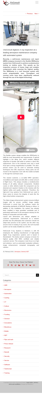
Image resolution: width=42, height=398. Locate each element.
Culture (6, 306)
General (23, 251)
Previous (30, 13)
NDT (27, 251)
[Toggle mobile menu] (37, 2)
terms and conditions (14, 384)
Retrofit (6, 352)
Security (6, 356)
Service (6, 360)
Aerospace (18, 251)
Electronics (7, 310)
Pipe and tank (8, 339)
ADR (5, 285)
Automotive (8, 293)
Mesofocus (7, 327)
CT (5, 302)
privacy (36, 382)
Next (36, 13)
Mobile (6, 331)
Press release (8, 343)
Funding (7, 314)
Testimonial (8, 369)
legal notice (30, 382)
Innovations (8, 323)
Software (7, 364)
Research (7, 348)
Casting (6, 298)
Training (6, 373)
